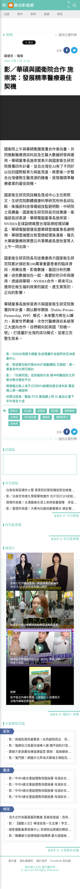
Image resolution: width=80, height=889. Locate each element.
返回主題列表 (67, 34)
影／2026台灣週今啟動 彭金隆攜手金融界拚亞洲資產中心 (40, 356)
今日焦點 (11, 483)
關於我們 (41, 860)
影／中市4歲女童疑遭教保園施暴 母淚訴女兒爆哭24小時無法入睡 (40, 778)
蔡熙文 (14, 411)
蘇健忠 (8, 56)
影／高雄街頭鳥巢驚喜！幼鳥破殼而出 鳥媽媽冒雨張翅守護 (40, 739)
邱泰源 (41, 411)
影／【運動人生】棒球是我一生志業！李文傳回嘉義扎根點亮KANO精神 (40, 823)
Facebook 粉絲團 (60, 860)
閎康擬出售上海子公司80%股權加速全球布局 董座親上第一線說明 (40, 388)
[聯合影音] (23, 5)
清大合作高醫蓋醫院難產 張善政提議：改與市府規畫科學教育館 (40, 817)
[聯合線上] (10, 5)
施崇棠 (14, 423)
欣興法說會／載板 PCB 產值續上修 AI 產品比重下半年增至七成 (40, 399)
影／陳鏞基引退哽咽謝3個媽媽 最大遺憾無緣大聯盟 (40, 835)
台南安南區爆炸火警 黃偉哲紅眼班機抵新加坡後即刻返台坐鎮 (41, 490)
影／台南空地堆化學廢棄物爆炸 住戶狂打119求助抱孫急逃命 (41, 496)
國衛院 (46, 417)
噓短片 (10, 548)
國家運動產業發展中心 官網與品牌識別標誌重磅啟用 (40, 829)
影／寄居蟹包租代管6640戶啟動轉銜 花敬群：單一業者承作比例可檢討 (40, 367)
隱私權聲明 (26, 860)
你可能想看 (13, 525)
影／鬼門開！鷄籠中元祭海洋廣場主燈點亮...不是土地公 (40, 757)
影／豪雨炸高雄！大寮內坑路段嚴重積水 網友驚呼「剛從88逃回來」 (41, 508)
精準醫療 (69, 411)
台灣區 (14, 417)
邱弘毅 (27, 411)
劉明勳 (54, 411)
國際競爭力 (62, 417)
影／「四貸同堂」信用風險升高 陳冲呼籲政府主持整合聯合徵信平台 (40, 377)
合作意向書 (30, 417)
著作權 (12, 860)
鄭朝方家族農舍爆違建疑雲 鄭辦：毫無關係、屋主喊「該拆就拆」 (40, 751)
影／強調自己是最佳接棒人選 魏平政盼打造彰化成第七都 (40, 745)
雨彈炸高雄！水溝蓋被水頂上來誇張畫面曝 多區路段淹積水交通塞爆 (41, 502)
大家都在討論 (15, 723)
